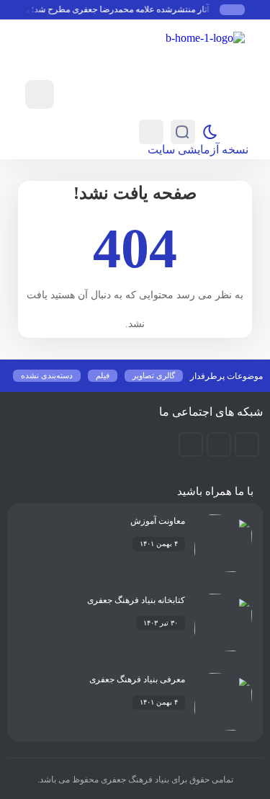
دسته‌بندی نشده (47, 375)
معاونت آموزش (157, 521)
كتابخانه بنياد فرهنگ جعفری (136, 600)
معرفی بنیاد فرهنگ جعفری (137, 679)
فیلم (102, 375)
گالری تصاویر (153, 375)
